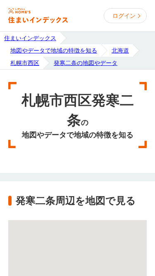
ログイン (124, 15)
